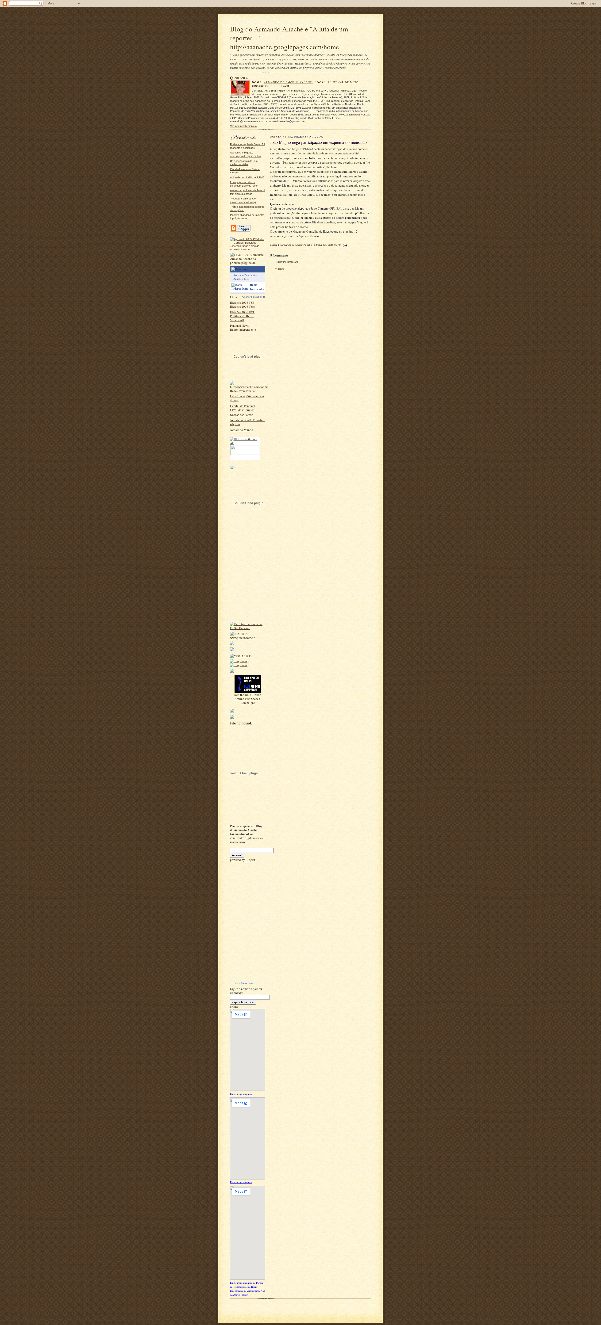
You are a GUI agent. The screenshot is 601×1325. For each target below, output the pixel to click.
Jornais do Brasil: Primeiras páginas (247, 422)
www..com (244, 983)
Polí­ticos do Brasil (242, 316)
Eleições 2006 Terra (242, 306)
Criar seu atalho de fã (253, 296)
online (234, 1006)
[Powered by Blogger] (240, 231)
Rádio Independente (243, 329)
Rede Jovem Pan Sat (243, 391)
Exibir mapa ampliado (241, 1093)
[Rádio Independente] (239, 288)
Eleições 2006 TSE (242, 302)
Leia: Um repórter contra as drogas (247, 398)
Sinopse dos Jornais (241, 415)
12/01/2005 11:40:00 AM (327, 245)
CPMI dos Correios (242, 410)
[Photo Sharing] (247, 249)
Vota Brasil (237, 320)
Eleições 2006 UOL (242, 312)
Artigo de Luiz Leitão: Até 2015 (247, 177)
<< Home (280, 269)
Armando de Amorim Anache (288, 82)
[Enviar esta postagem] (344, 245)
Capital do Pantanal (242, 406)
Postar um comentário (286, 261)
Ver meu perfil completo (243, 126)
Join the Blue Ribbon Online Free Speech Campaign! (247, 699)
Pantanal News (239, 325)
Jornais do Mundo (241, 430)
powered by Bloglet (242, 860)
